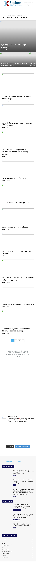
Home (3, 15)
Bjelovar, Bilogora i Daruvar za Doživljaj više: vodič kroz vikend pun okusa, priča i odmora (23, 471)
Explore (3, 49)
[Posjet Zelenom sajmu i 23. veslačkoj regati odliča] (18, 441)
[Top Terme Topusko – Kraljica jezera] (18, 192)
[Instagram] (15, 461)
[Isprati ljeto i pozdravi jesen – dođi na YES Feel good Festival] (18, 112)
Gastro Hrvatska (11, 15)
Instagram (20, 461)
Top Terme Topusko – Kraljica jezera (17, 202)
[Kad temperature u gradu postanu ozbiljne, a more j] (7, 441)
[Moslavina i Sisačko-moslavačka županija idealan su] (29, 441)
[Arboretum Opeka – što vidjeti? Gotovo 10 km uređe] (18, 434)
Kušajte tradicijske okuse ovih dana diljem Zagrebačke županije (16, 330)
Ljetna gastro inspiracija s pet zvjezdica (18, 304)
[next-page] (23, 340)
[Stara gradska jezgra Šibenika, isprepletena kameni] (7, 427)
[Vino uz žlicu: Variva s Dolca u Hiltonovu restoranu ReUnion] (18, 267)
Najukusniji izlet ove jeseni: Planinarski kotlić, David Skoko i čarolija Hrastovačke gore (22, 506)
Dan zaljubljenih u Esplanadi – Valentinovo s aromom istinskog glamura (15, 151)
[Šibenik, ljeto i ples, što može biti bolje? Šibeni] (29, 427)
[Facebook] (4, 461)
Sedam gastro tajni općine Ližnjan (15, 227)
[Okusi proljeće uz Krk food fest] (18, 168)
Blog (14, 475)
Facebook (9, 461)
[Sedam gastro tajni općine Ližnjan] (18, 216)
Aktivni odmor (16, 519)
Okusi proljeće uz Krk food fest (14, 178)
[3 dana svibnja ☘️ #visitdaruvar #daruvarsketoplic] (29, 434)
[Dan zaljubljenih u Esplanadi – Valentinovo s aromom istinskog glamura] (18, 139)
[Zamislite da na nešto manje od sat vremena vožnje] (7, 434)
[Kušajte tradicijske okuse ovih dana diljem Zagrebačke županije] (14, 63)
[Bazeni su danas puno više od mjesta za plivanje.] (18, 427)
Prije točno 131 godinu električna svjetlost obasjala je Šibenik (22, 524)
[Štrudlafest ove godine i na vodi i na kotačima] (18, 241)
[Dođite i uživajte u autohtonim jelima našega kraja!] (18, 83)
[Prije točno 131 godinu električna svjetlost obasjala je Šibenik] (7, 527)
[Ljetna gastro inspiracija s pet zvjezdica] (18, 36)
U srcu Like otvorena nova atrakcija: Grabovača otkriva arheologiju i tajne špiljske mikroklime (23, 516)
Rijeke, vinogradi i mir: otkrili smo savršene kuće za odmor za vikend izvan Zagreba (23, 481)
